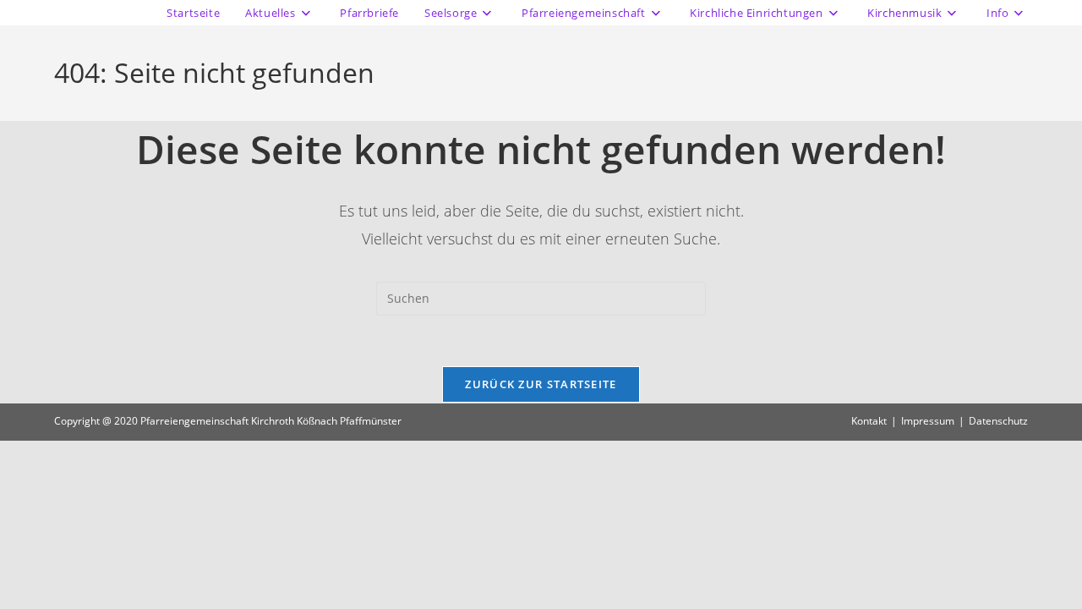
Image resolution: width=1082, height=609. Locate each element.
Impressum (927, 421)
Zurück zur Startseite (540, 384)
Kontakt (869, 421)
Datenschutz (998, 421)
